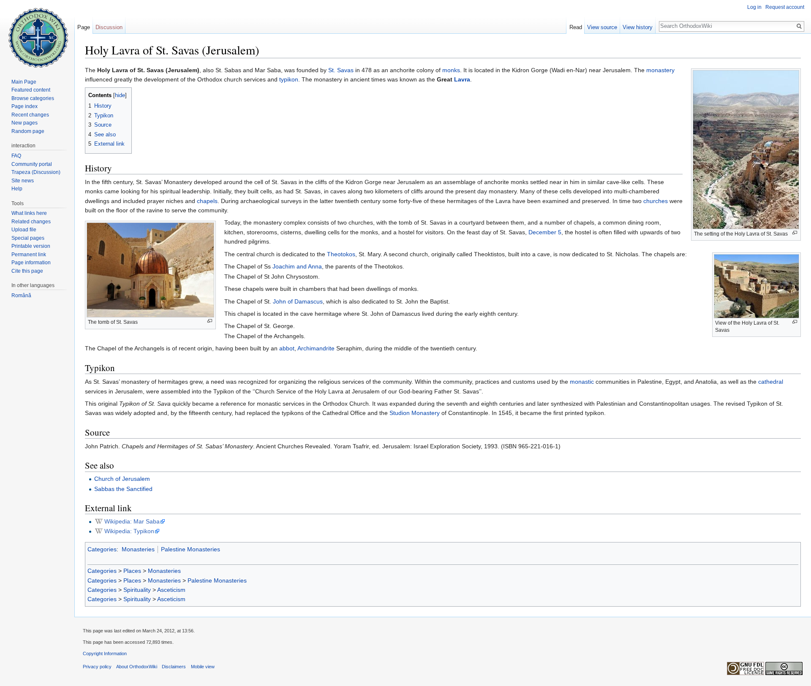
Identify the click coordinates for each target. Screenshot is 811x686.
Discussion (108, 27)
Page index (24, 106)
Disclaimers (174, 666)
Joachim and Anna (297, 266)
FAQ (16, 156)
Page (83, 27)
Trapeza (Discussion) (35, 172)
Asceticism (171, 589)
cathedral (770, 381)
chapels (207, 201)
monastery (660, 70)
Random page (27, 131)
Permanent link (28, 255)
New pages (24, 123)
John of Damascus (298, 301)
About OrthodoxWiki (136, 666)
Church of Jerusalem (122, 478)
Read (575, 27)
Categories (102, 549)
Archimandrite (316, 348)
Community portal (31, 164)
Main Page (23, 82)
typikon (288, 79)
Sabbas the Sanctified (123, 488)
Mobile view (203, 666)
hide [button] (120, 95)
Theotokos (341, 254)
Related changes (31, 222)
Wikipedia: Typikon (129, 531)
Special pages (27, 238)
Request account (784, 7)
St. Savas (341, 70)
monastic (582, 381)
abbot (286, 348)
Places (132, 570)
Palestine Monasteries (190, 549)
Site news (22, 181)
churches (655, 201)
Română (21, 295)
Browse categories (32, 98)
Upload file (23, 230)
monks (451, 70)
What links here (29, 213)
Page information (31, 263)
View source (602, 27)
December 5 (544, 232)
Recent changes (30, 115)
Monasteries (138, 549)
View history (638, 27)
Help (16, 189)
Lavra (462, 79)
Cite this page (27, 271)
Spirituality (137, 589)
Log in (754, 7)
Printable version (30, 246)
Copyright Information (105, 653)
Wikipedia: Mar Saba (132, 521)
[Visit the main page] (37, 34)
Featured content (30, 90)
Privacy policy (97, 666)
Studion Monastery (414, 412)
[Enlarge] (795, 232)
